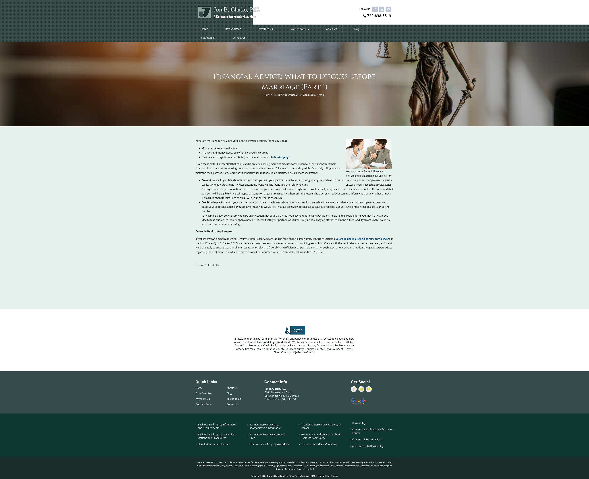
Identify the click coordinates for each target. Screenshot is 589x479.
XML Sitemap (332, 476)
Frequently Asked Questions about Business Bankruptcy (321, 436)
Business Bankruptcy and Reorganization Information (265, 426)
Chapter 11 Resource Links (367, 439)
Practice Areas (204, 404)
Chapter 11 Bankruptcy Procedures (269, 444)
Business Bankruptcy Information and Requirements (217, 426)
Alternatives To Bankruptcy (367, 446)
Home (199, 388)
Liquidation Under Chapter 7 (214, 444)
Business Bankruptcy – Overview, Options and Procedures (217, 436)
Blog (229, 393)
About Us (232, 388)
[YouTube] (369, 389)
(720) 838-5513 (289, 399)
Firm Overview (204, 393)
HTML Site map (317, 476)
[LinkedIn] (361, 389)
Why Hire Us (203, 398)
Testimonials (234, 398)
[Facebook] (354, 389)
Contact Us (233, 404)
